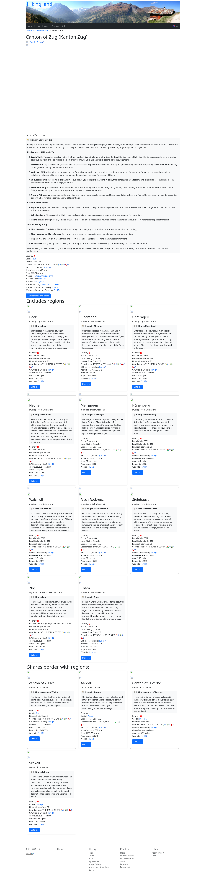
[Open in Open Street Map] (63, 264)
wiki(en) (41, 278)
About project (158, 853)
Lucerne (143, 719)
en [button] (176, 26)
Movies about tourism (99, 867)
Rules (91, 858)
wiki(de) (39, 281)
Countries (30, 30)
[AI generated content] (28, 140)
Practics (124, 849)
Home (29, 26)
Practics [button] (55, 26)
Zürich (39, 713)
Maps (122, 853)
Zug (34, 258)
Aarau (90, 716)
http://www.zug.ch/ (43, 276)
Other (155, 849)
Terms (91, 855)
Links (154, 855)
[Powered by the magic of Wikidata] (30, 853)
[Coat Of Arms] (35, 42)
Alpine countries (127, 858)
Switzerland (42, 30)
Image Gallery (95, 864)
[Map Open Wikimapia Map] (67, 264)
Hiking (37, 26)
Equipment (125, 867)
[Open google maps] (59, 264)
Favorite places (127, 855)
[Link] (46, 267)
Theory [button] (45, 26)
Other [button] (64, 26)
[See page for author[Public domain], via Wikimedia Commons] (27, 42)
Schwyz (39, 804)
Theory (92, 849)
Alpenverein (94, 861)
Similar (92, 870)
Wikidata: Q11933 (50, 284)
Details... (34, 387)
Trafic (122, 861)
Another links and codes (38, 295)
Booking (124, 864)
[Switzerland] (34, 256)
